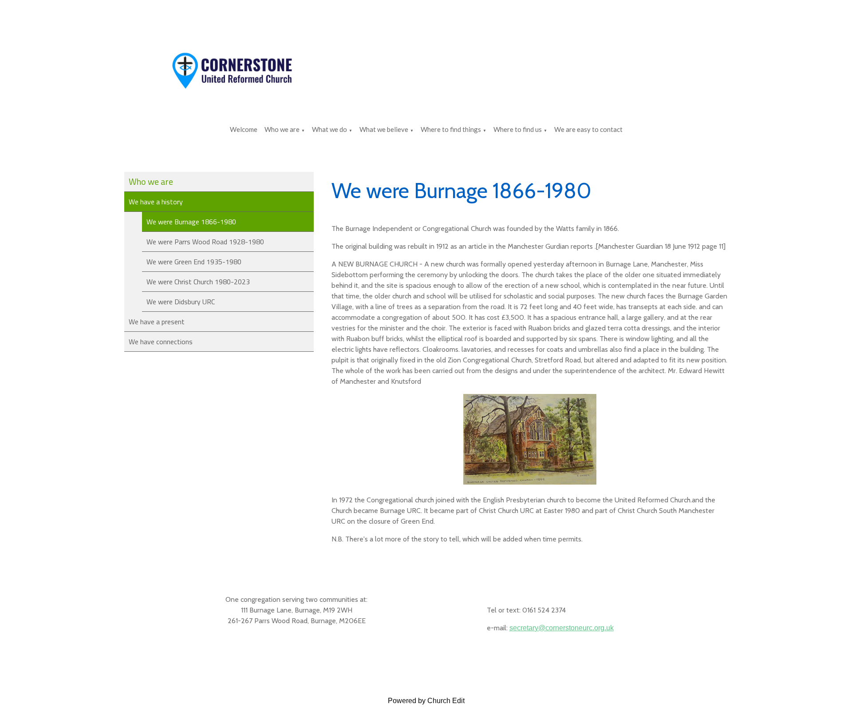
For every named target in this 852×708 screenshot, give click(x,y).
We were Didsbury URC (180, 301)
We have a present (157, 321)
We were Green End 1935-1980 (193, 261)
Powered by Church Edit (426, 700)
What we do (329, 129)
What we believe (383, 129)
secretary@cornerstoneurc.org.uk (561, 628)
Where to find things (451, 129)
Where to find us (517, 129)
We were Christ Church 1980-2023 (198, 281)
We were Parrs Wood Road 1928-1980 (205, 241)
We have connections (161, 341)
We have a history (156, 201)
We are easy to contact (588, 129)
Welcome (243, 129)
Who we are (282, 129)
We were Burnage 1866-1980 (191, 221)
